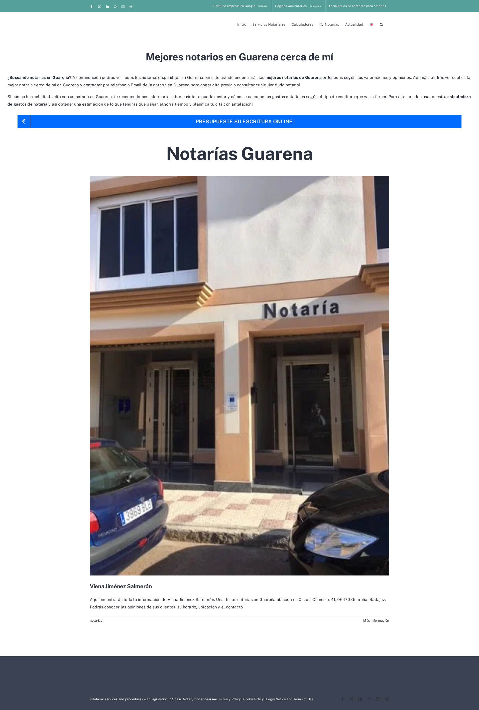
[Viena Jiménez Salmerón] (239, 375)
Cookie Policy (253, 699)
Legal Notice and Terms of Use (290, 699)
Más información (376, 620)
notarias (96, 620)
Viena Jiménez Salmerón (121, 586)
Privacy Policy (230, 699)
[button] (381, 24)
